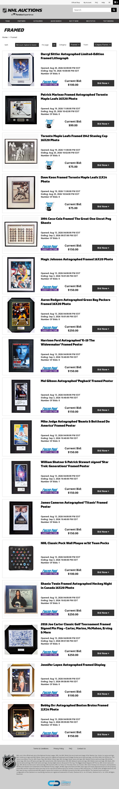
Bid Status (90, 21)
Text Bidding (108, 21)
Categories (38, 21)
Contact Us (81, 748)
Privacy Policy (59, 748)
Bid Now (102, 83)
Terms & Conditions (40, 748)
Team (7, 21)
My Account (87, 2)
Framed (74, 45)
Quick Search (56, 21)
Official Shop (75, 2)
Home (5, 37)
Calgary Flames (102, 45)
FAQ (96, 2)
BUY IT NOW (73, 21)
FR (109, 2)
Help (103, 2)
